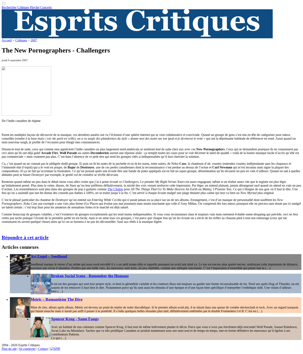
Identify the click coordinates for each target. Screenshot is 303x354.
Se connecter (27, 348)
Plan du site (9, 348)
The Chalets (115, 189)
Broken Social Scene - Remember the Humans (90, 276)
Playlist (34, 7)
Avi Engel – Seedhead (49, 256)
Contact (43, 348)
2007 (34, 40)
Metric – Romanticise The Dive (56, 299)
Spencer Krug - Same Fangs (75, 319)
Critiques (23, 7)
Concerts (46, 7)
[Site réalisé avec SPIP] (55, 348)
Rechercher (9, 7)
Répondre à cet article (25, 237)
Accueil (7, 40)
